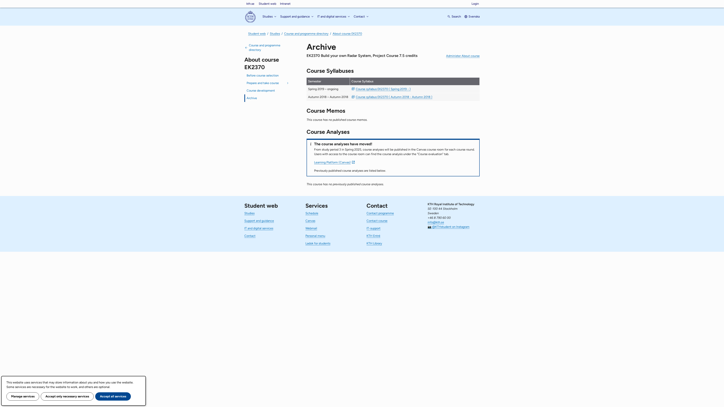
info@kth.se (436, 222)
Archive (252, 98)
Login (475, 3)
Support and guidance (259, 221)
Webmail (311, 228)
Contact (249, 236)
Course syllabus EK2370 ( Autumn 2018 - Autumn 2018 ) (394, 97)
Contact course (377, 221)
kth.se (250, 3)
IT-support (373, 228)
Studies (275, 33)
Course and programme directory (306, 33)
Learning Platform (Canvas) (332, 162)
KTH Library (374, 243)
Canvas (310, 221)
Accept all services (113, 396)
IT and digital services (258, 228)
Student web (267, 3)
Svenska (474, 16)
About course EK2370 (347, 33)
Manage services (23, 396)
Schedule (311, 213)
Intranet (285, 3)
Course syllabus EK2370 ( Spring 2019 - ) (383, 89)
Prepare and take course (263, 83)
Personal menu (315, 236)
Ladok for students (317, 243)
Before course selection (263, 75)
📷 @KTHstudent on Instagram (448, 227)
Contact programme (380, 213)
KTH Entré (373, 236)
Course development (261, 90)
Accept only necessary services (67, 396)
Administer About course (463, 56)
